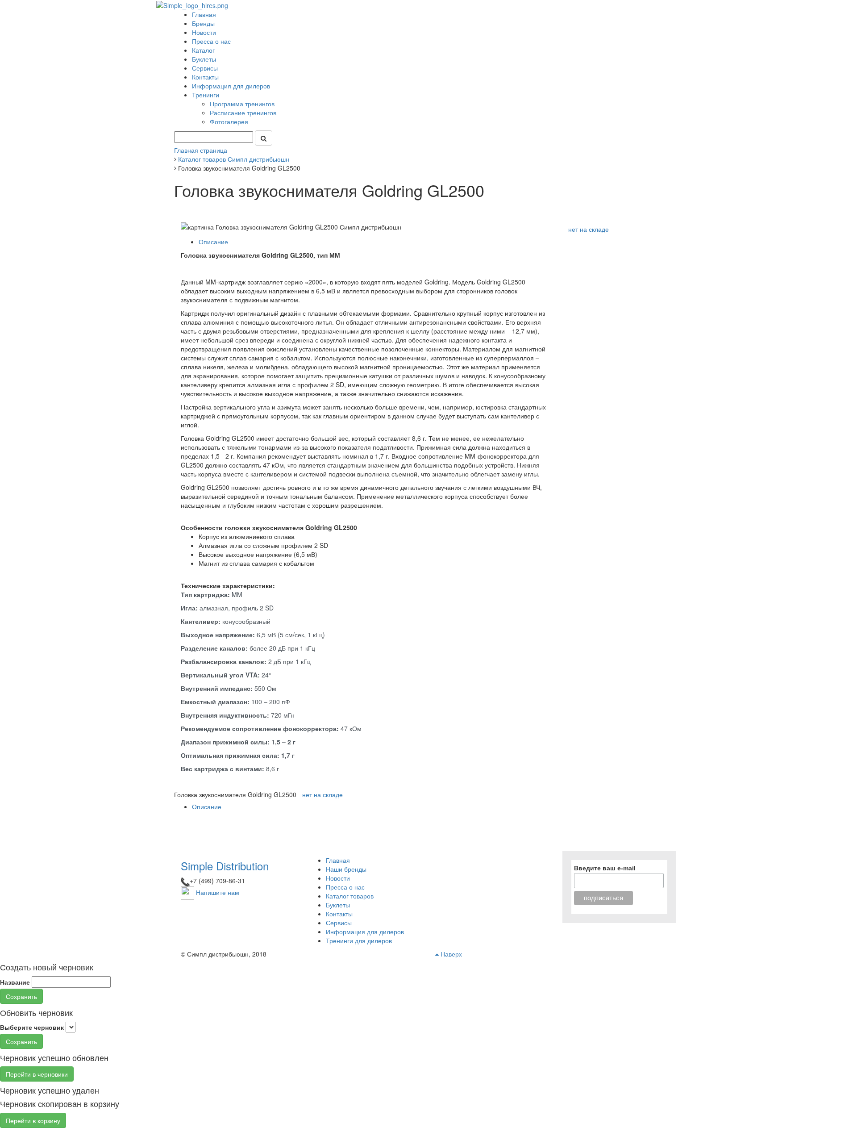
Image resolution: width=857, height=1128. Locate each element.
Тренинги (206, 94)
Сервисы (205, 67)
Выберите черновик (32, 1027)
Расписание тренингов (244, 112)
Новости (204, 32)
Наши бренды (346, 869)
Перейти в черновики (37, 1074)
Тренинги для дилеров (359, 940)
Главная (204, 14)
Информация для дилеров (231, 85)
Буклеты (204, 58)
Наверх (450, 953)
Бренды (203, 23)
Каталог (203, 50)
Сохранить (21, 996)
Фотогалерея (230, 121)
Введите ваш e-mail (605, 868)
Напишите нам (217, 891)
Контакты (205, 76)
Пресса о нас (211, 41)
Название (15, 982)
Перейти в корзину (33, 1120)
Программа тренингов (243, 103)
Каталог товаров (350, 895)
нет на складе (588, 229)
